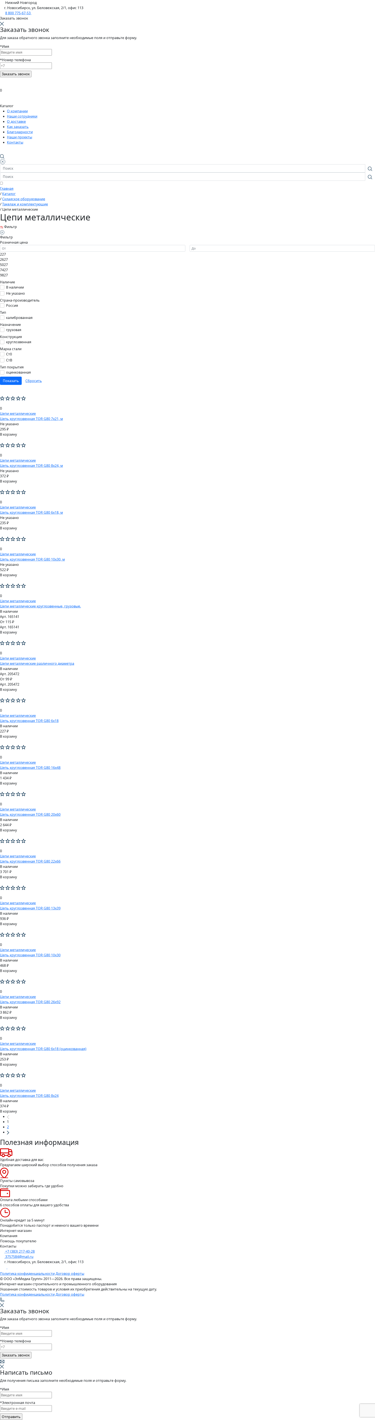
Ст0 (9, 354)
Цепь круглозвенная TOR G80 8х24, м (31, 465)
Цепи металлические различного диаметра (37, 663)
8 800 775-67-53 (18, 13)
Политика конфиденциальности (27, 1273)
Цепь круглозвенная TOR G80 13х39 (30, 908)
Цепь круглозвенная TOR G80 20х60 (30, 814)
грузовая (13, 329)
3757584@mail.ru (18, 1256)
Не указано (15, 293)
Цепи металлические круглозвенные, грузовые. (40, 606)
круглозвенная (18, 342)
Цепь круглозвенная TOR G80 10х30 (30, 955)
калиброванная (19, 317)
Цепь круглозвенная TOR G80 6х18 (29, 720)
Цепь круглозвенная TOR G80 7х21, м (31, 418)
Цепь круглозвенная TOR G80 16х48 (30, 767)
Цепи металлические (18, 413)
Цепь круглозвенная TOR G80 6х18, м (31, 512)
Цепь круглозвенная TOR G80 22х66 (30, 861)
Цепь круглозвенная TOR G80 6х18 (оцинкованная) (43, 1048)
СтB (9, 360)
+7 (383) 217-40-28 (19, 1251)
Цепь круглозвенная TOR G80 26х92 (30, 1002)
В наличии (15, 287)
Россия (12, 305)
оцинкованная (18, 372)
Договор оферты (70, 1273)
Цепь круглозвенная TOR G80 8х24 (29, 1095)
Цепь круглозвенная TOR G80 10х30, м (32, 559)
